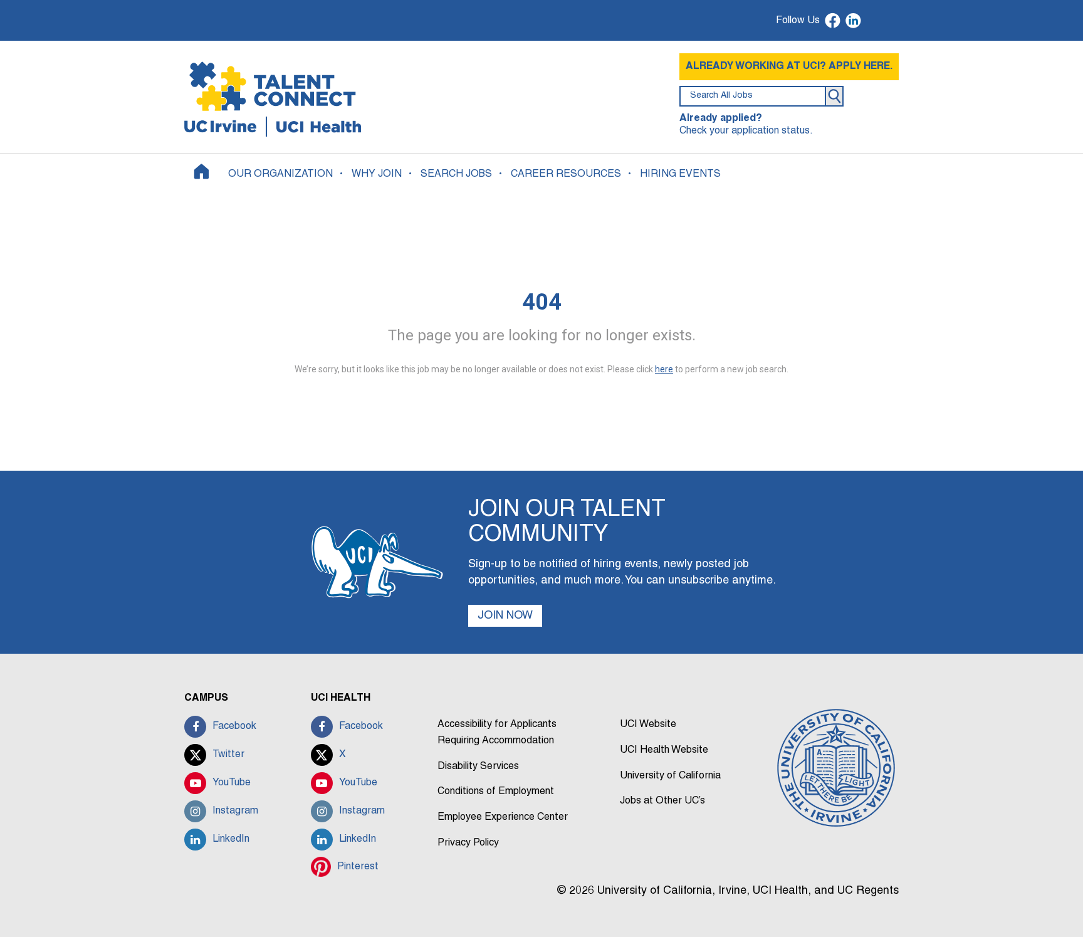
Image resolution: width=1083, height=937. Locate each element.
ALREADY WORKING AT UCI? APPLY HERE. (789, 66)
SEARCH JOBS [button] (456, 174)
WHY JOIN (377, 174)
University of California (670, 776)
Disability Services (478, 766)
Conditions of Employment (495, 791)
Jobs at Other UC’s (662, 801)
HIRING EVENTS (680, 174)
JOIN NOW (505, 615)
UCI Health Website (664, 750)
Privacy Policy (468, 843)
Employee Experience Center (502, 817)
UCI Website (648, 724)
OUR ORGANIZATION (280, 174)
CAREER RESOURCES (566, 174)
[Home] (201, 171)
